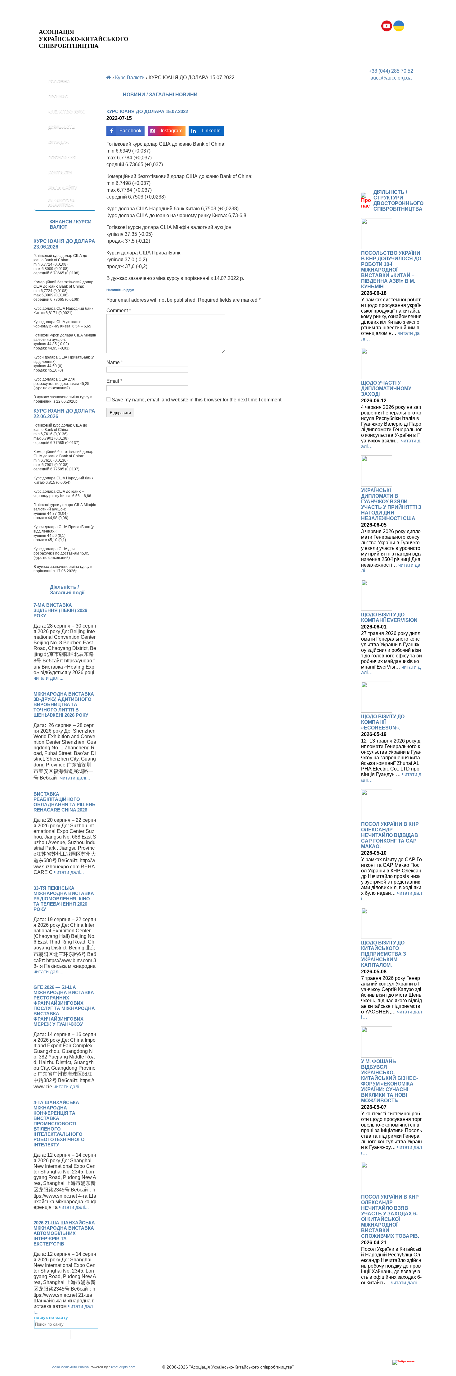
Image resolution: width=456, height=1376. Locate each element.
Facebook (130, 130)
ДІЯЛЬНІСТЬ (61, 126)
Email (114, 381)
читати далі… (406, 1282)
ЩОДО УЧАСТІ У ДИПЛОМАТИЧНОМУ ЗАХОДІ (386, 388)
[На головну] (83, 23)
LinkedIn (211, 130)
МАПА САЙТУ (62, 187)
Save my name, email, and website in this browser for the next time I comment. (197, 399)
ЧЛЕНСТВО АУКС (66, 111)
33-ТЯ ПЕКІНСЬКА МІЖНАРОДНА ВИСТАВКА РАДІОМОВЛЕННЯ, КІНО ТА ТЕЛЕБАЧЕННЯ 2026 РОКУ (64, 898)
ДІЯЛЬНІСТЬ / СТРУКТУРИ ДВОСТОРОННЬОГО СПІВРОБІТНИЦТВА (398, 201)
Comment (118, 310)
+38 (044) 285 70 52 (391, 71)
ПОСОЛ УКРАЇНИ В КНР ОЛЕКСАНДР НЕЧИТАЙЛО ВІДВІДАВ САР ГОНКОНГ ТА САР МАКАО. (390, 835)
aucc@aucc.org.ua (391, 77)
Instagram (171, 130)
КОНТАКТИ (60, 172)
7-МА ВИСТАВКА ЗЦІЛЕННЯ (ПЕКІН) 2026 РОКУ (60, 610)
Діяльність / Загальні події (67, 589)
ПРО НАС (58, 96)
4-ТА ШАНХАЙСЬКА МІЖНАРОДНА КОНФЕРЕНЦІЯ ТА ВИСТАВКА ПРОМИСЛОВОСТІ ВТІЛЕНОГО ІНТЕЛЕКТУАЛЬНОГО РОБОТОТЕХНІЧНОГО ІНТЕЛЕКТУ (59, 1123)
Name (114, 362)
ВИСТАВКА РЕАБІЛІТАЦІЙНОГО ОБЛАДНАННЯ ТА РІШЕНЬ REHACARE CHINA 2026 (65, 801)
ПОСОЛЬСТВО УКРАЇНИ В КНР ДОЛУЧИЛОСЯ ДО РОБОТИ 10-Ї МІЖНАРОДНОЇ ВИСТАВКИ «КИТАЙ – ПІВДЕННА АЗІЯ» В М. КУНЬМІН (391, 269)
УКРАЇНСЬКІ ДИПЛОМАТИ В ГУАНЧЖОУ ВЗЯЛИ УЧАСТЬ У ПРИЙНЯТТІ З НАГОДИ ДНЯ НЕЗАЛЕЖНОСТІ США (391, 504)
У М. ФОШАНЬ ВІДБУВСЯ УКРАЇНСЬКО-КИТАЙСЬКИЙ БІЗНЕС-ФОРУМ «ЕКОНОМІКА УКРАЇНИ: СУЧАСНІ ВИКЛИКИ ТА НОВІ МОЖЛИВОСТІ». (389, 1081)
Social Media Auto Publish (70, 1367)
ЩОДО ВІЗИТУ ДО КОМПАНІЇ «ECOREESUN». (383, 722)
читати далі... (48, 678)
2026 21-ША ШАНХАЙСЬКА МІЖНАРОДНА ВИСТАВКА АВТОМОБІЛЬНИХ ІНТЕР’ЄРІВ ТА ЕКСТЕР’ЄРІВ (64, 1233)
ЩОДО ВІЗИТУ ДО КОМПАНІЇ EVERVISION (389, 617)
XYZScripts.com (123, 1367)
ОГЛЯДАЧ (58, 141)
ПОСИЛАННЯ (62, 157)
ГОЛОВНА (59, 81)
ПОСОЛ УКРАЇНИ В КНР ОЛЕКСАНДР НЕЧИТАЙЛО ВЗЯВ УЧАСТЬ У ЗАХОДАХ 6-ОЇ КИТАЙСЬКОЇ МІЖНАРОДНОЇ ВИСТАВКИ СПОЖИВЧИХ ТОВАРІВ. (390, 1216)
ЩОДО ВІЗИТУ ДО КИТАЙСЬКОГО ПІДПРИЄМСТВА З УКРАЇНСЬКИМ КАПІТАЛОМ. (383, 954)
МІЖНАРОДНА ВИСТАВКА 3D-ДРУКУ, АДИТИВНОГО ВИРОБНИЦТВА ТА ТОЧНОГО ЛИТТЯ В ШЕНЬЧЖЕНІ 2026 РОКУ (64, 704)
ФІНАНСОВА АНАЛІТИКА (61, 202)
